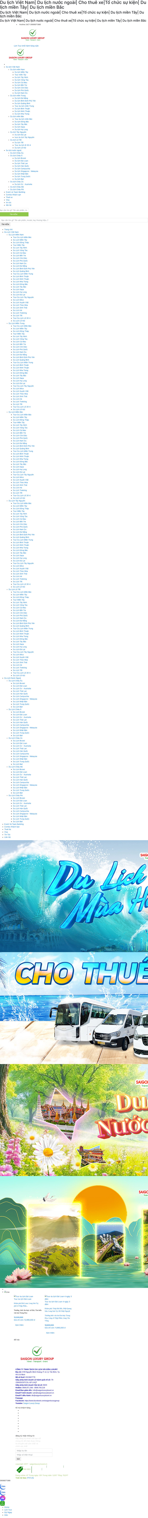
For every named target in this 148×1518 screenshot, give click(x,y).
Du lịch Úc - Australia (23, 184)
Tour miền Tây (20, 75)
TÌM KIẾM (5, 224)
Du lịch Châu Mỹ (17, 187)
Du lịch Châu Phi (17, 189)
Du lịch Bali (19, 179)
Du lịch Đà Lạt (20, 135)
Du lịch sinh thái (20, 308)
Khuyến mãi (25, 1426)
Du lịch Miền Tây (21, 72)
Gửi (18, 1459)
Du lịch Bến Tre (21, 85)
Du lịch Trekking (20, 313)
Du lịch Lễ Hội (20, 148)
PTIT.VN (30, 1478)
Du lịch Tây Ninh (21, 77)
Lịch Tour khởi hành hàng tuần (26, 46)
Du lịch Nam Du (21, 93)
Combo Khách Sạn (12, 827)
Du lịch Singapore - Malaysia (26, 171)
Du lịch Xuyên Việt (20, 302)
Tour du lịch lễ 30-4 (23, 145)
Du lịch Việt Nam (11, 232)
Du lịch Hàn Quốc (22, 166)
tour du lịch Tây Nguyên (24, 137)
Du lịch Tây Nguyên (18, 132)
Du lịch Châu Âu (16, 153)
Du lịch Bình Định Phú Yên (25, 101)
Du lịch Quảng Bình (22, 103)
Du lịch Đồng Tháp (21, 242)
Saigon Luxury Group (31, 1403)
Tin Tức (7, 834)
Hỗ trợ (23, 1410)
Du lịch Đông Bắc (22, 122)
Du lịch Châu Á (16, 155)
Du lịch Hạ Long (21, 129)
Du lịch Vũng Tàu (21, 80)
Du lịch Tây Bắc (21, 124)
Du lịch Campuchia (22, 168)
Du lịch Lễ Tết (16, 140)
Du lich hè (17, 310)
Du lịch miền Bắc (17, 116)
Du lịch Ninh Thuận (22, 111)
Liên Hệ (7, 837)
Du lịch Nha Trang (22, 114)
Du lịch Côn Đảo (21, 88)
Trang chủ (8, 229)
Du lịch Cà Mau (21, 82)
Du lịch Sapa (20, 127)
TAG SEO (27, 1469)
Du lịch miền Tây (55, 1467)
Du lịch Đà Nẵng (21, 98)
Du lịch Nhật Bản (21, 174)
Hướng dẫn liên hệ (28, 1415)
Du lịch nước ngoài (12, 678)
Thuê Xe (7, 829)
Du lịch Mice (18, 300)
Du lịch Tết (19, 142)
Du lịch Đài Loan (21, 161)
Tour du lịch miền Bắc (23, 119)
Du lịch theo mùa (20, 305)
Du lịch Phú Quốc (22, 90)
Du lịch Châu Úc (17, 182)
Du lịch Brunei (20, 158)
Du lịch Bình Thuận (22, 108)
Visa (6, 832)
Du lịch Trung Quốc (22, 176)
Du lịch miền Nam (17, 69)
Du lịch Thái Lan (21, 163)
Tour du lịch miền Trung (24, 106)
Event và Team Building (14, 824)
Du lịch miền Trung (18, 95)
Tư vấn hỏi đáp (27, 1421)
